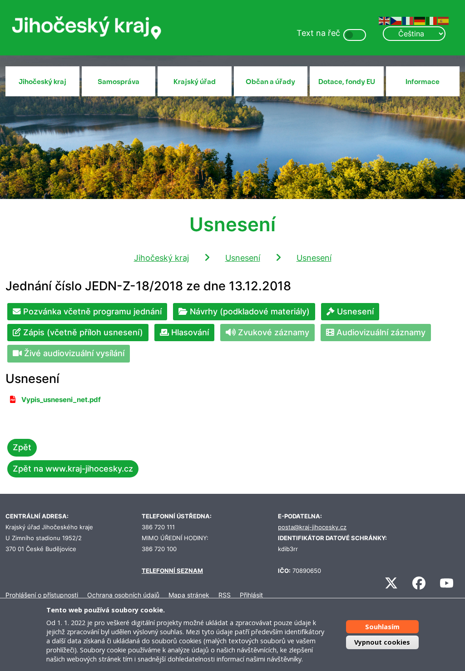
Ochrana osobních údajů (123, 595)
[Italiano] (432, 20)
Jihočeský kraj (42, 82)
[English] (385, 20)
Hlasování (189, 332)
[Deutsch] (420, 20)
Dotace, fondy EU (346, 82)
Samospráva (118, 82)
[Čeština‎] (396, 20)
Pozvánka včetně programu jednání (91, 311)
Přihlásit (251, 595)
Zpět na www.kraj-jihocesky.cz (73, 468)
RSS (224, 595)
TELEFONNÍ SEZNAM (172, 570)
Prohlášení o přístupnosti (41, 595)
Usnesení (242, 258)
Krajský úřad (194, 82)
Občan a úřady (270, 82)
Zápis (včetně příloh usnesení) (82, 332)
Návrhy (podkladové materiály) (249, 311)
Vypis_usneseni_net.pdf (61, 400)
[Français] (408, 20)
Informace (423, 82)
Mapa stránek (188, 595)
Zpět (22, 447)
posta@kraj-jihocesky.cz (312, 527)
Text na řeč (318, 33)
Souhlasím (382, 626)
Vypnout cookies (382, 642)
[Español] (444, 20)
